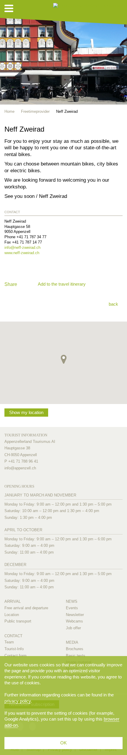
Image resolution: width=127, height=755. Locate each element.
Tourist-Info (14, 649)
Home (9, 111)
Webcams (74, 621)
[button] (63, 359)
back (113, 304)
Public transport (17, 621)
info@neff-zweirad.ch (22, 247)
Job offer (73, 628)
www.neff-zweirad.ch (21, 253)
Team (9, 642)
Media (72, 642)
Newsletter (75, 614)
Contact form (15, 655)
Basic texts (75, 655)
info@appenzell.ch (20, 468)
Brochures (74, 649)
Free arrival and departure (26, 608)
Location (11, 614)
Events (72, 608)
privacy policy (17, 700)
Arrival (12, 601)
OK (63, 742)
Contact (13, 636)
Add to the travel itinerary (62, 284)
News (71, 601)
